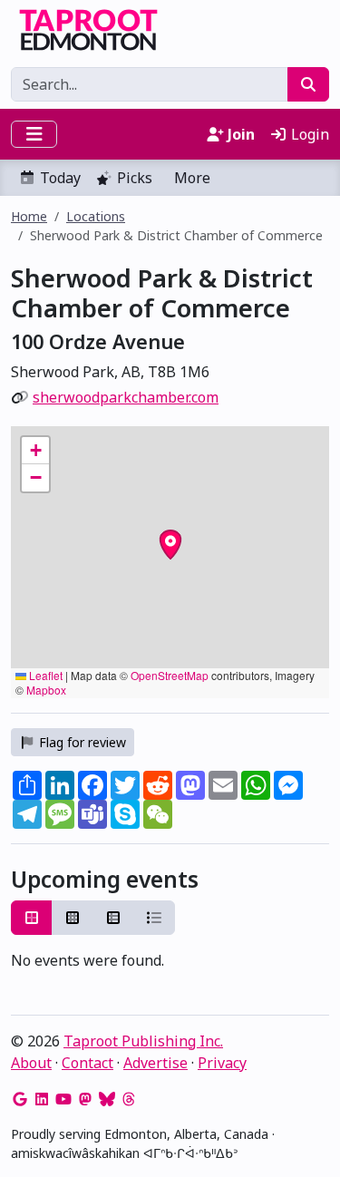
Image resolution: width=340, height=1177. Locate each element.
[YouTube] (63, 1099)
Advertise (155, 1063)
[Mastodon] (85, 1099)
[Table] (113, 917)
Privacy (222, 1063)
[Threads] (129, 1099)
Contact (87, 1063)
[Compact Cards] (72, 917)
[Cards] (32, 917)
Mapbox (46, 689)
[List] (154, 917)
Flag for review (80, 742)
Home (29, 216)
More (192, 178)
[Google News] (20, 1099)
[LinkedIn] (42, 1099)
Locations (95, 216)
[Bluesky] (107, 1099)
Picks (134, 178)
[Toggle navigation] (34, 134)
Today (60, 178)
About (31, 1063)
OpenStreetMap (170, 675)
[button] (35, 450)
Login (308, 134)
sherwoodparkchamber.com (126, 397)
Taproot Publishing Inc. (143, 1041)
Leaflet (44, 675)
